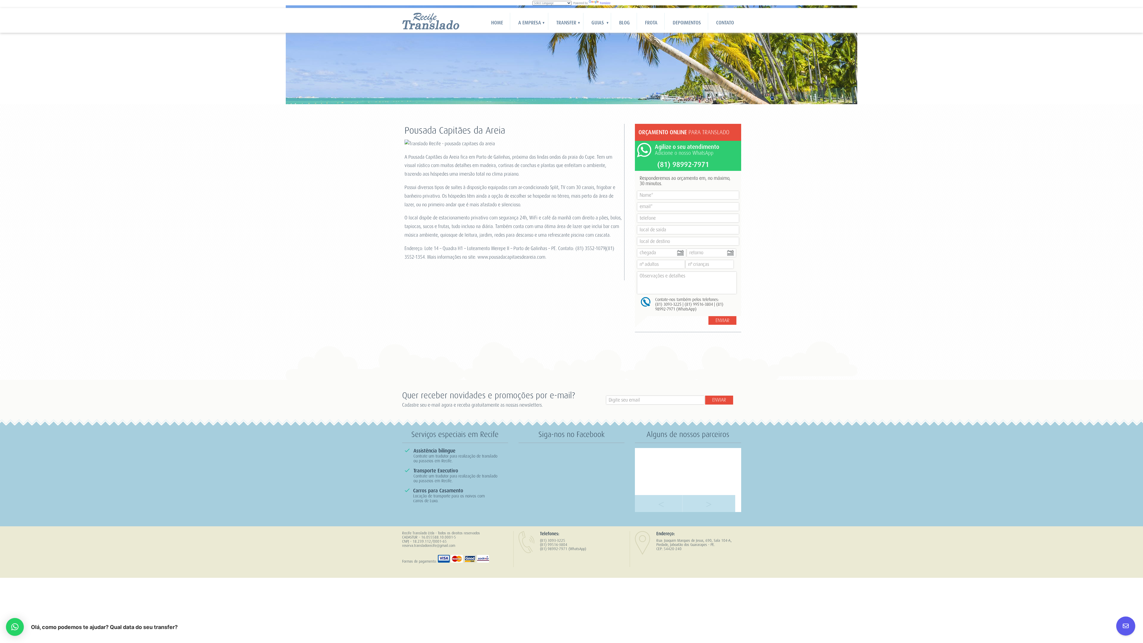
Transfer (566, 23)
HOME (497, 23)
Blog (624, 23)
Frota (651, 23)
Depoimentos (687, 23)
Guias (597, 23)
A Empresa (529, 23)
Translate (605, 3)
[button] (15, 627)
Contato (725, 23)
